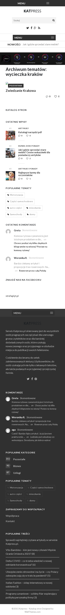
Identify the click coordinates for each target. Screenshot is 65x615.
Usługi (17, 472)
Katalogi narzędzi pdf (30, 132)
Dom (28, 146)
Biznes (21, 146)
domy (32, 214)
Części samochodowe (21, 201)
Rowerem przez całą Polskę (32, 270)
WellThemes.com (33, 612)
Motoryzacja (16, 194)
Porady (35, 146)
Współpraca (12, 515)
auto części (16, 207)
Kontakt (10, 521)
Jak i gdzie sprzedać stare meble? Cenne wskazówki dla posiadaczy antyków (34, 152)
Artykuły (23, 128)
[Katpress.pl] (32, 12)
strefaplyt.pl (12, 295)
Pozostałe (15, 85)
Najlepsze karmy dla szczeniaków (29, 174)
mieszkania (35, 207)
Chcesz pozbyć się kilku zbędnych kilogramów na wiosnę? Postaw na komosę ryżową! (30, 247)
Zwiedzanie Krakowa (21, 90)
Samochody (16, 214)
